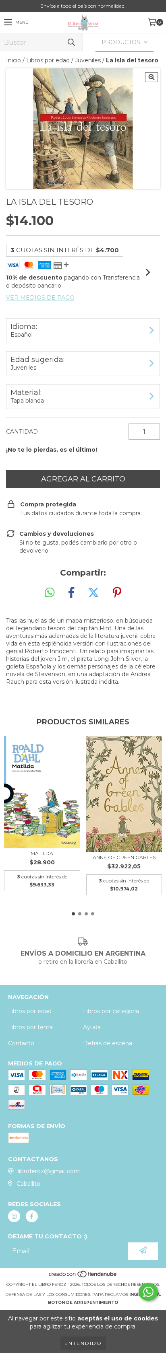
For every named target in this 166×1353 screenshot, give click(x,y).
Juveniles (88, 60)
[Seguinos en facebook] (32, 1216)
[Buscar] (71, 42)
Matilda (42, 853)
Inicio (13, 60)
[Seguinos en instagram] (14, 1216)
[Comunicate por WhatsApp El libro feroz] (148, 1292)
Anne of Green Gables (124, 857)
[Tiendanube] (83, 1276)
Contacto (21, 1043)
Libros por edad (48, 60)
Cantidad (22, 431)
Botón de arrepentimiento (83, 1302)
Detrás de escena (107, 1043)
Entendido (83, 1343)
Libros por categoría (111, 1011)
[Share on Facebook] (71, 593)
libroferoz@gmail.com (49, 1171)
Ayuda (92, 1027)
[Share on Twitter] (93, 593)
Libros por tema (30, 1027)
